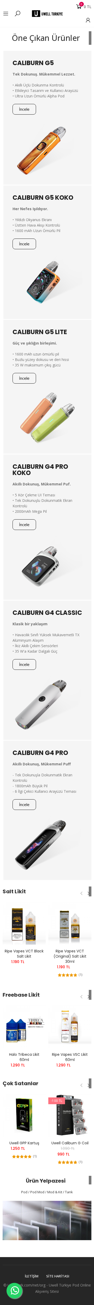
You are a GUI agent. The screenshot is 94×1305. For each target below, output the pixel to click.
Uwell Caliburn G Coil (70, 1143)
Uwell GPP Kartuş (24, 1143)
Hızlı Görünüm (33, 921)
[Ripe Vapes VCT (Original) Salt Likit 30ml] (69, 923)
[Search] (17, 13)
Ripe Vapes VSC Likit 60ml (70, 1057)
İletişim (31, 1276)
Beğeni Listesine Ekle (33, 911)
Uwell (53, 1285)
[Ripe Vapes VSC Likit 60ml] (69, 1026)
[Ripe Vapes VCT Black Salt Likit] (24, 923)
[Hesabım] (85, 20)
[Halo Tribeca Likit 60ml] (24, 1026)
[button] (24, 109)
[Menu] (8, 14)
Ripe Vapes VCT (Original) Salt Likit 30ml (70, 956)
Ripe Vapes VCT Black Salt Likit (24, 953)
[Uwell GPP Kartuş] (24, 1115)
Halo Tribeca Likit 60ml (24, 1057)
